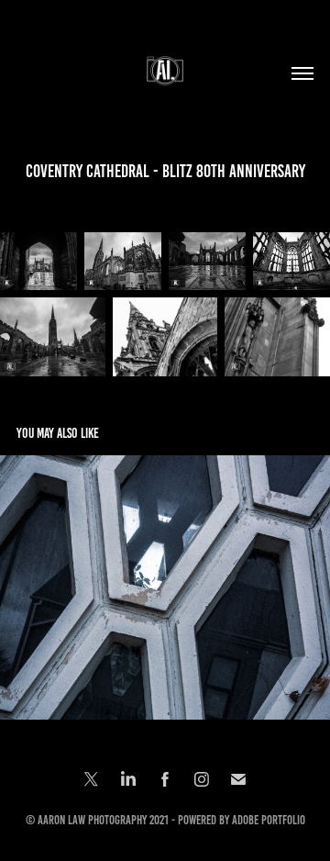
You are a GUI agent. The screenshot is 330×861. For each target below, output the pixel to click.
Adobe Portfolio (268, 820)
